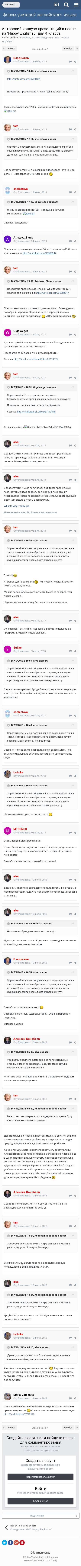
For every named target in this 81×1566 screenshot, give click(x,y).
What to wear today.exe (16, 506)
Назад (11, 49)
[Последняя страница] (77, 48)
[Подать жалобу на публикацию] (70, 61)
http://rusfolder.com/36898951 (23, 79)
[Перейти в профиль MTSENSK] (7, 831)
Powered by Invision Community (40, 1560)
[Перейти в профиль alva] (7, 444)
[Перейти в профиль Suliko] (7, 649)
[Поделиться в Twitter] (4, 1542)
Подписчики (37, 1515)
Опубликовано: (30, 61)
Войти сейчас (40, 1501)
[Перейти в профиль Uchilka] (7, 774)
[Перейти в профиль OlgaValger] (7, 332)
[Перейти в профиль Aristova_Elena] (7, 239)
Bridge (14, 37)
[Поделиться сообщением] (75, 61)
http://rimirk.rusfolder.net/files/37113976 (36, 359)
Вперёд (68, 49)
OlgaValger (20, 331)
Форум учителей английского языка (39, 15)
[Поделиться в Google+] (16, 1542)
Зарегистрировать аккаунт (40, 1477)
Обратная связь (40, 1552)
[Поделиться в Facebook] (10, 1542)
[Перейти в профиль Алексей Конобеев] (7, 1040)
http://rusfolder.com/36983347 (39, 253)
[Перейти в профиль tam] (7, 127)
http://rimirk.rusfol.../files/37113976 (36, 411)
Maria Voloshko (23, 1395)
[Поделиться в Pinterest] (22, 1542)
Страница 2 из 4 (40, 49)
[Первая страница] (4, 48)
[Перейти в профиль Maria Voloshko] (7, 1396)
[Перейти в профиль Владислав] (7, 59)
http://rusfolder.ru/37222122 (19, 1414)
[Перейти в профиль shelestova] (7, 190)
